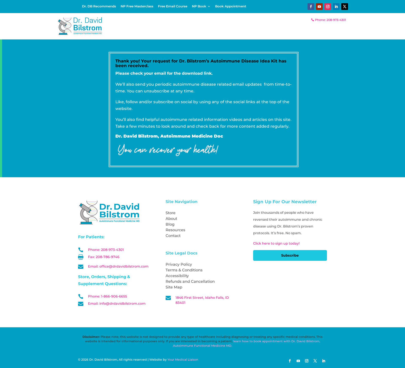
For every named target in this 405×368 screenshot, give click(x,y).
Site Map (174, 287)
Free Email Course (172, 6)
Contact (173, 235)
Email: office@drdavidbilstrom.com (118, 266)
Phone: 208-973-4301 (330, 20)
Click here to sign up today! (276, 243)
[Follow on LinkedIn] (336, 6)
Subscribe (290, 255)
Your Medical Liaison (182, 359)
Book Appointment (230, 6)
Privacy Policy (179, 264)
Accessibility (177, 275)
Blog (170, 224)
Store (171, 213)
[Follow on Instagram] (327, 6)
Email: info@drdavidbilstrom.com (117, 304)
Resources (175, 230)
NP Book (199, 6)
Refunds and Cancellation (190, 281)
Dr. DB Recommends (99, 6)
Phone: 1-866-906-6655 (107, 296)
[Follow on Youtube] (319, 6)
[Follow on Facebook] (311, 6)
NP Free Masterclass (137, 6)
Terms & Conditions (184, 270)
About (171, 218)
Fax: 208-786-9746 (103, 257)
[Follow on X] (344, 6)
